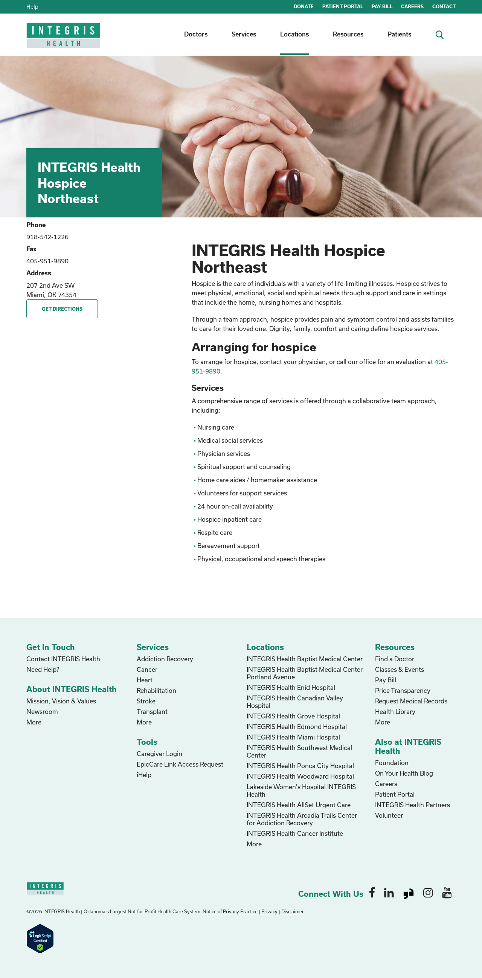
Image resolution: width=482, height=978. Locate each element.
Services (244, 34)
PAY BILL (382, 6)
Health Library (395, 711)
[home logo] (64, 40)
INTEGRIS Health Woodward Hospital (300, 776)
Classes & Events (399, 669)
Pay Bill (385, 679)
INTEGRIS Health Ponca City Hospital (300, 765)
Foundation (392, 762)
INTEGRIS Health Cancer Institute (295, 833)
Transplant (152, 711)
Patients (399, 34)
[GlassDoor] (408, 892)
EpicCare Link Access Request (180, 764)
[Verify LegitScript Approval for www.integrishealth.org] (40, 938)
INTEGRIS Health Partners (412, 804)
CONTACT (444, 6)
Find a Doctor (394, 658)
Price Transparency (402, 690)
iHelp (144, 774)
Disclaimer (292, 911)
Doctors (195, 34)
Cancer (147, 669)
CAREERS (412, 6)
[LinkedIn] (389, 892)
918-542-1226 (47, 236)
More (33, 722)
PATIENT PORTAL (342, 6)
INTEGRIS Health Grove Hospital (293, 716)
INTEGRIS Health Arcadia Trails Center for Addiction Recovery (302, 819)
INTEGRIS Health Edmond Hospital (297, 726)
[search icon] (442, 34)
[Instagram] (428, 892)
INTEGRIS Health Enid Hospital (291, 687)
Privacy (269, 911)
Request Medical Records (411, 701)
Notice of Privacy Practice (230, 911)
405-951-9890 (47, 260)
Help (32, 6)
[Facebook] (372, 892)
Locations (294, 34)
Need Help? (42, 669)
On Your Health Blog (404, 773)
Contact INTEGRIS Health (63, 658)
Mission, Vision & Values (61, 701)
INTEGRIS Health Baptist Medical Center (305, 658)
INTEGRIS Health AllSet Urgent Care (299, 804)
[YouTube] (447, 892)
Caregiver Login (159, 753)
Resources (348, 34)
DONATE (304, 6)
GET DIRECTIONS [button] (62, 308)
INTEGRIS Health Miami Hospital (293, 737)
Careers (386, 783)
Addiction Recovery (165, 658)
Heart (145, 679)
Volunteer (389, 815)
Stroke (146, 701)
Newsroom (42, 711)
